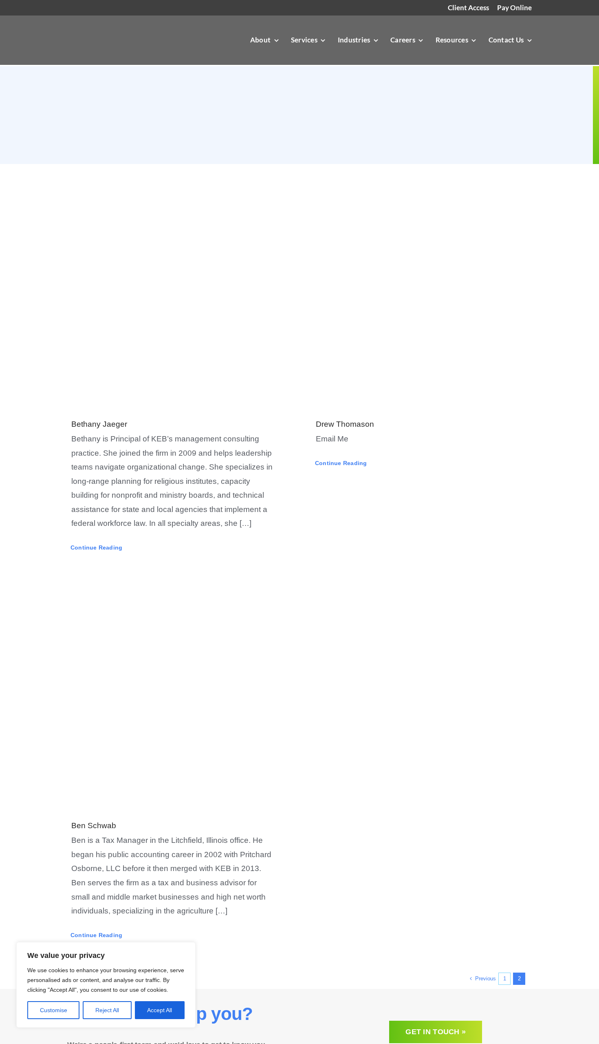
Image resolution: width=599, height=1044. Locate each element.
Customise (53, 1010)
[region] (106, 985)
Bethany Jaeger (99, 424)
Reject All (107, 1010)
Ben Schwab (93, 825)
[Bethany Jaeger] (177, 290)
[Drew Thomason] (422, 290)
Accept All (159, 1010)
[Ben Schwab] (177, 691)
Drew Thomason (345, 424)
